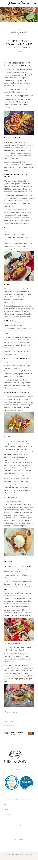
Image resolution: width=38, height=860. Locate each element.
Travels (7, 814)
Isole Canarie (19, 31)
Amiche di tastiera (12, 819)
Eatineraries (19, 51)
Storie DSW (9, 809)
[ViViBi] (26, 782)
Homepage (8, 804)
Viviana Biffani (11, 721)
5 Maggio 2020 (9, 725)
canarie (8, 712)
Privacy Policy (10, 830)
